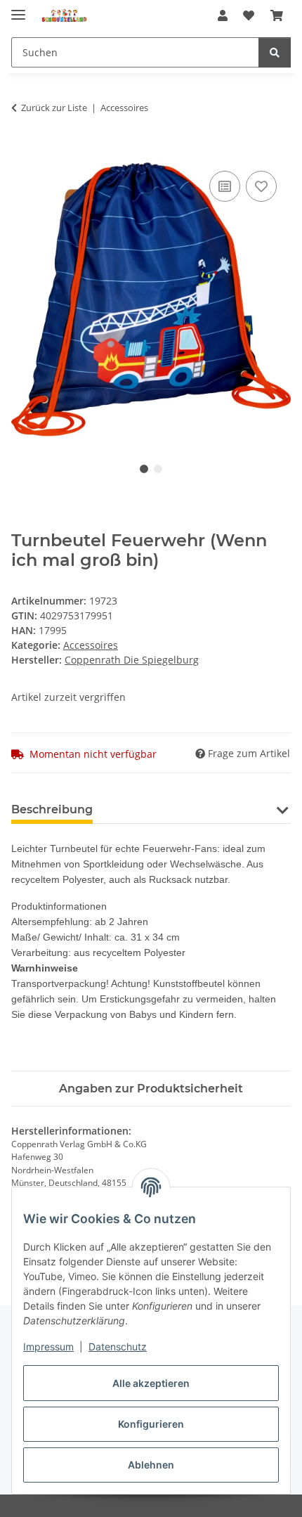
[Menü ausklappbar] (18, 9)
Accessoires (90, 645)
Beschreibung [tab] (52, 809)
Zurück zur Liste (54, 107)
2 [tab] (158, 469)
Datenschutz (117, 1347)
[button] (222, 15)
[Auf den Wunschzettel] (261, 186)
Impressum (48, 1347)
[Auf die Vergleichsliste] (224, 186)
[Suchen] (274, 52)
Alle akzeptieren (151, 1383)
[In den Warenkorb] (22, 152)
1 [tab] (144, 469)
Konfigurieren (151, 1424)
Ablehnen (151, 1465)
